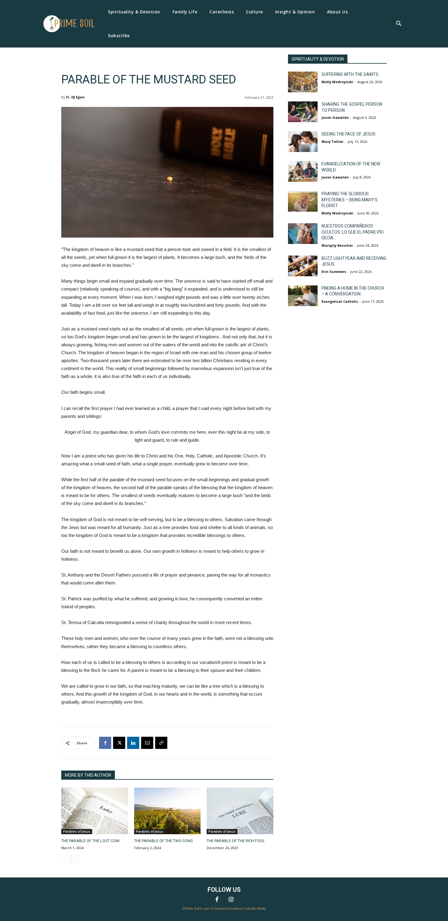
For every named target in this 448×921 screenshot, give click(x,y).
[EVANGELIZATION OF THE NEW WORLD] (303, 171)
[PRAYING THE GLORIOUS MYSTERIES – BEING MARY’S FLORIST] (303, 201)
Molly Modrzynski (337, 81)
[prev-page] (65, 859)
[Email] (147, 743)
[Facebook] (105, 743)
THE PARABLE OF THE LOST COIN (90, 840)
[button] (399, 24)
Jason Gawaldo (335, 117)
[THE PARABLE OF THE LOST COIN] (94, 811)
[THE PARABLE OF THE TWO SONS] (167, 811)
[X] (119, 743)
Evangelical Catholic (340, 301)
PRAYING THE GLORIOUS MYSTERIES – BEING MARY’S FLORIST (350, 199)
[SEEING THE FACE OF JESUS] (303, 141)
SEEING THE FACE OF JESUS (348, 134)
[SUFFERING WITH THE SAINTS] (303, 82)
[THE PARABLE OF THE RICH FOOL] (240, 811)
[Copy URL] (161, 743)
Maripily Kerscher (337, 245)
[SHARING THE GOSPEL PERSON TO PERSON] (303, 111)
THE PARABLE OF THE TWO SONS (163, 840)
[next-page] (75, 859)
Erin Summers (334, 271)
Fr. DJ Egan (75, 97)
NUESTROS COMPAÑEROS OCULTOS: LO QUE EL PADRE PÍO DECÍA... (353, 232)
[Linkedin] (133, 743)
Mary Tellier (332, 141)
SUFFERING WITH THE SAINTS (350, 74)
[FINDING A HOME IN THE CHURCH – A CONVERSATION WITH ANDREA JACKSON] (303, 295)
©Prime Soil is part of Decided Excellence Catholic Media (224, 908)
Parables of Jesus (76, 831)
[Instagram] (231, 900)
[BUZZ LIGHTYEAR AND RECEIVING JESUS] (303, 266)
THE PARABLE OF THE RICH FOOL (236, 840)
